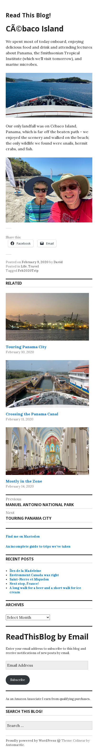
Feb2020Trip (28, 271)
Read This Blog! (28, 15)
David (58, 262)
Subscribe (17, 680)
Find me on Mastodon (23, 536)
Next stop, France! (24, 584)
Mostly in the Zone (24, 481)
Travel (33, 266)
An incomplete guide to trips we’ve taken (38, 546)
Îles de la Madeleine (25, 571)
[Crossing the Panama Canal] (47, 384)
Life (24, 266)
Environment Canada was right (34, 575)
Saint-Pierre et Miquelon (29, 579)
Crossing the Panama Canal (32, 414)
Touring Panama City (26, 346)
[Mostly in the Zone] (47, 451)
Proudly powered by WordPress (31, 741)
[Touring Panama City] (47, 317)
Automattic (15, 745)
